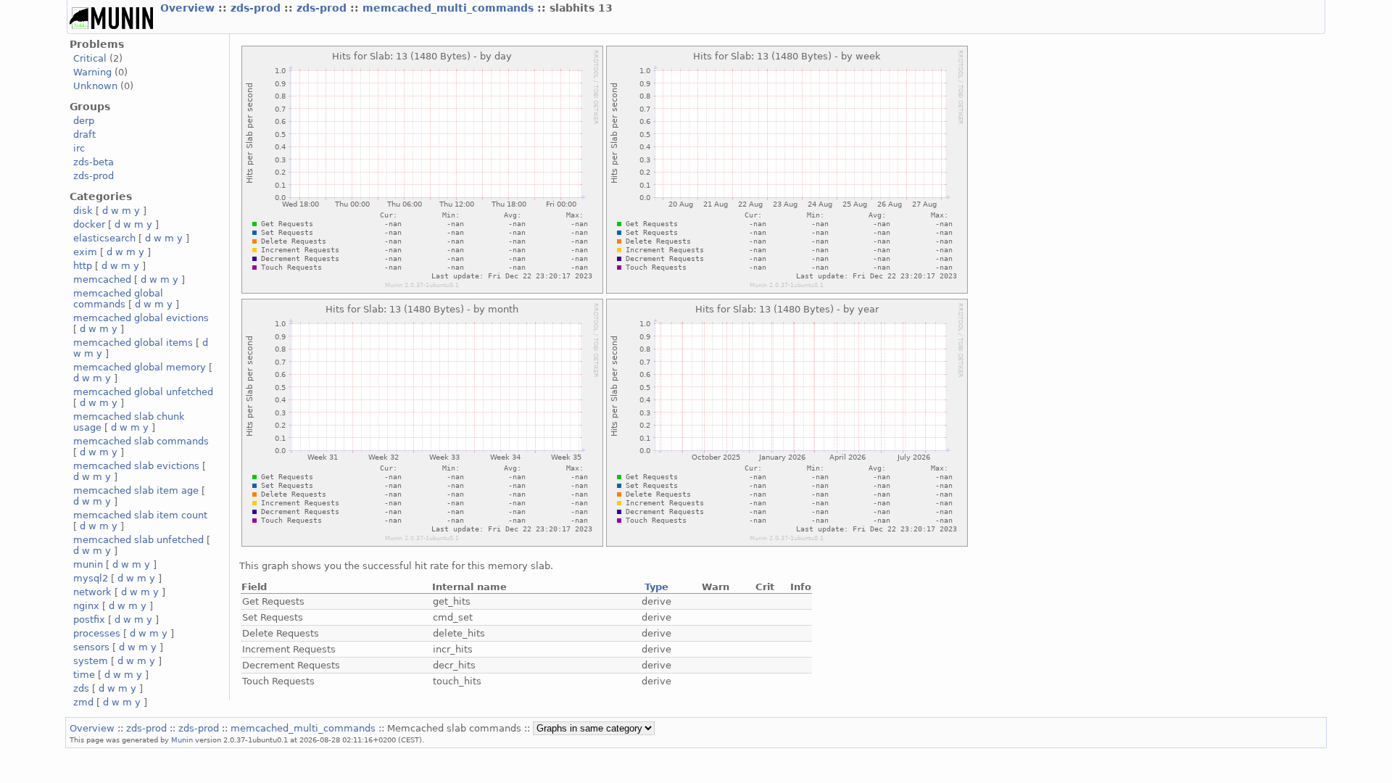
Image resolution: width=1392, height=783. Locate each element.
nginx (86, 605)
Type (656, 586)
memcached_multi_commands (449, 8)
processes (96, 633)
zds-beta (93, 162)
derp (83, 120)
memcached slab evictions (136, 465)
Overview (189, 8)
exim (85, 251)
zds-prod (257, 8)
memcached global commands (118, 299)
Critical (90, 58)
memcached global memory (139, 367)
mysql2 (90, 578)
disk (83, 210)
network (92, 592)
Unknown (95, 85)
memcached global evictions (141, 317)
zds (81, 688)
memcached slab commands (141, 441)
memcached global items (133, 342)
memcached (102, 279)
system (90, 660)
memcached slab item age (136, 490)
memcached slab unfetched (138, 539)
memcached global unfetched (143, 391)
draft (84, 134)
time (84, 674)
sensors (91, 647)
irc (79, 148)
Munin (182, 739)
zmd (83, 702)
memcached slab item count (140, 515)
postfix (89, 619)
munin (88, 564)
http (82, 265)
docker (89, 224)
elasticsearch (104, 238)
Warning (92, 72)
